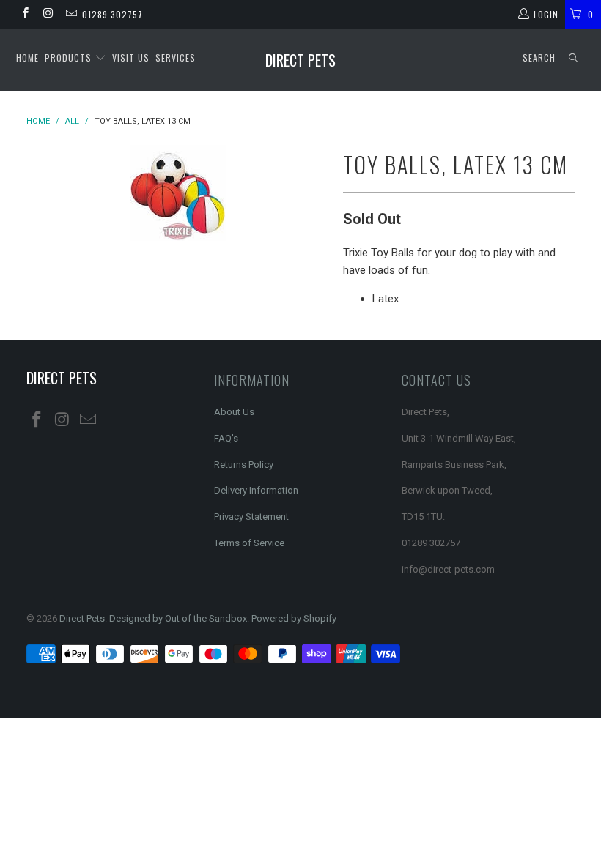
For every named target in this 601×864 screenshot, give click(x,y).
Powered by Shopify (293, 618)
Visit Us (131, 57)
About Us (234, 411)
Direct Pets (300, 60)
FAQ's (226, 438)
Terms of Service (249, 542)
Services (175, 57)
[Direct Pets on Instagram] (47, 15)
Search (539, 57)
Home (27, 57)
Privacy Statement (251, 516)
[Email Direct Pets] (70, 15)
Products (70, 57)
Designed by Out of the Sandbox (178, 618)
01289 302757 (112, 14)
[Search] (573, 58)
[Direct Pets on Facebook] (24, 15)
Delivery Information (256, 490)
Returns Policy (243, 464)
